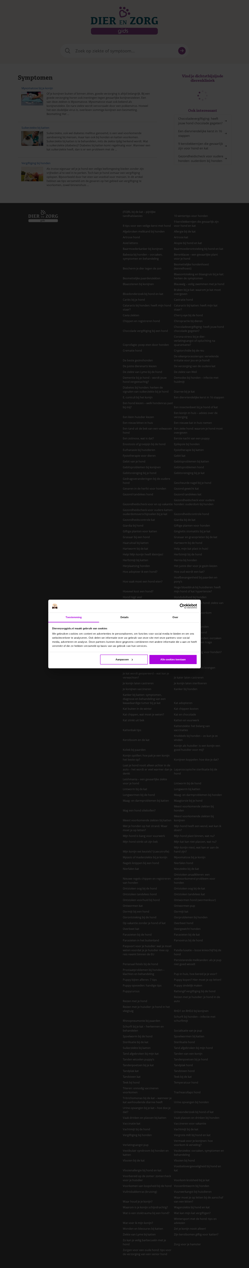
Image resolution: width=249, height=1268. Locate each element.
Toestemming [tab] (74, 617)
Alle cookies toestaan (173, 659)
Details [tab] (124, 617)
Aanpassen (122, 659)
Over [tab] (175, 617)
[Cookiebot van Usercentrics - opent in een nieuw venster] (182, 606)
